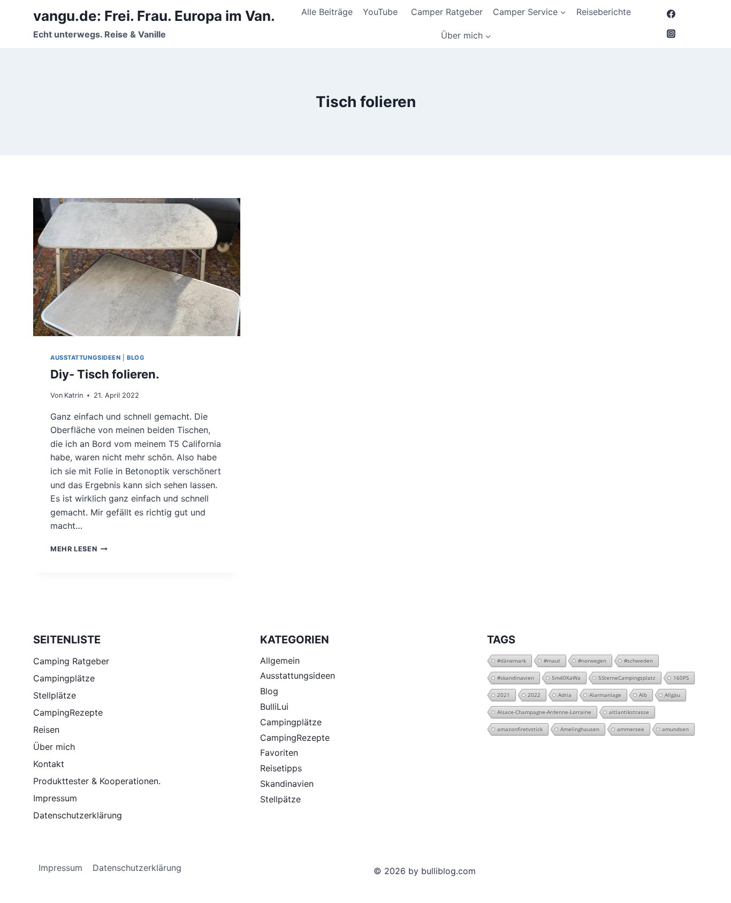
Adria (565, 695)
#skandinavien (515, 677)
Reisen (46, 729)
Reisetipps (281, 768)
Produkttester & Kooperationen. (97, 781)
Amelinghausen (579, 729)
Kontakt (48, 763)
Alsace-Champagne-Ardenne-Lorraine (544, 712)
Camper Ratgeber (447, 11)
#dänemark (511, 660)
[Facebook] (671, 13)
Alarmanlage (605, 695)
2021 (503, 695)
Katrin (73, 395)
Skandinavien (287, 783)
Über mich (54, 746)
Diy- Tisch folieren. (104, 374)
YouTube (381, 11)
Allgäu (672, 695)
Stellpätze (280, 799)
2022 (534, 695)
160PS (681, 677)
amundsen (675, 729)
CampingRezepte (68, 712)
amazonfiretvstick (520, 729)
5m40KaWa (566, 677)
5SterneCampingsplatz (627, 677)
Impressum (55, 798)
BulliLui (274, 706)
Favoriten (279, 752)
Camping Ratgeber (71, 661)
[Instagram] (671, 33)
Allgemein (280, 660)
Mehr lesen (79, 549)
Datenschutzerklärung (77, 815)
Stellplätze (54, 695)
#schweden (638, 660)
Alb (643, 695)
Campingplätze (64, 678)
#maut (552, 660)
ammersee (630, 729)
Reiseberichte (603, 11)
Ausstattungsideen (85, 357)
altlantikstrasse (629, 712)
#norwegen (592, 660)
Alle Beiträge (327, 11)
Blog (135, 357)
